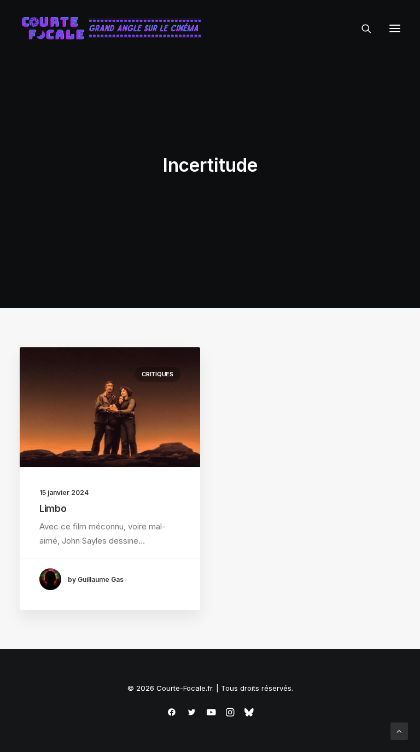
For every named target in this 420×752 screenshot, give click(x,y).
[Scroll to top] (399, 730)
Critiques (157, 374)
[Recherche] (361, 28)
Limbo (52, 508)
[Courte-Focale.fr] (115, 28)
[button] (395, 28)
